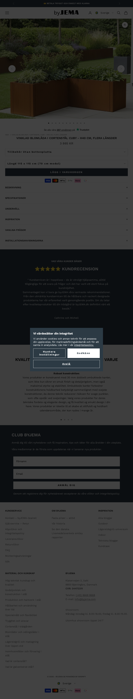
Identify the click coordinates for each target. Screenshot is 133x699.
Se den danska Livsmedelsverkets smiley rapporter (67, 533)
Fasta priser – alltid (63, 518)
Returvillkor (12, 544)
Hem (7, 135)
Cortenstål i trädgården (18, 626)
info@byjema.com (85, 599)
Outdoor (103, 523)
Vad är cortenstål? (16, 661)
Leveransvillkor (14, 539)
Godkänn (83, 353)
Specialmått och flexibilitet (21, 615)
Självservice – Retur (17, 523)
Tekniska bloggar (108, 540)
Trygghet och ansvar (17, 620)
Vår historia (58, 523)
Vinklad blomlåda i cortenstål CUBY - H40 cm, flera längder (39, 135)
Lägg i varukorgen (66, 172)
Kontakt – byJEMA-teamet (20, 518)
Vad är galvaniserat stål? (19, 666)
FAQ (7, 550)
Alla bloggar (105, 518)
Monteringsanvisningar (18, 555)
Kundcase (104, 546)
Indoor (102, 534)
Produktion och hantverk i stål (23, 599)
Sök (7, 561)
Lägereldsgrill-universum (113, 529)
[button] (104, 13)
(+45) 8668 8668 (85, 595)
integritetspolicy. (84, 345)
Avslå (66, 363)
